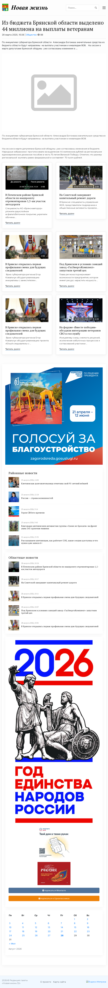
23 (88, 931)
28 (62, 935)
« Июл (12, 943)
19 (36, 931)
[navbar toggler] (104, 8)
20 (49, 931)
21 (62, 931)
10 (10, 927)
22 (75, 931)
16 (88, 927)
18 (23, 931)
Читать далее (12, 222)
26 (36, 935)
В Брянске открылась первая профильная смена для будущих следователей (25, 267)
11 (23, 927)
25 (23, 935)
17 (10, 931)
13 (49, 927)
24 (10, 935)
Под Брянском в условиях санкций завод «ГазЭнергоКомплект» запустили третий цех (80, 267)
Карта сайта (59, 982)
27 (49, 935)
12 (36, 927)
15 (75, 927)
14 (62, 927)
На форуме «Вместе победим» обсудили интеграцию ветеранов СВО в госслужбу (80, 330)
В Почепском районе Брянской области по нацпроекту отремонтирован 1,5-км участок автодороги (25, 199)
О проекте (45, 982)
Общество (31, 34)
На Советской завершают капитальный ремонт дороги (77, 196)
